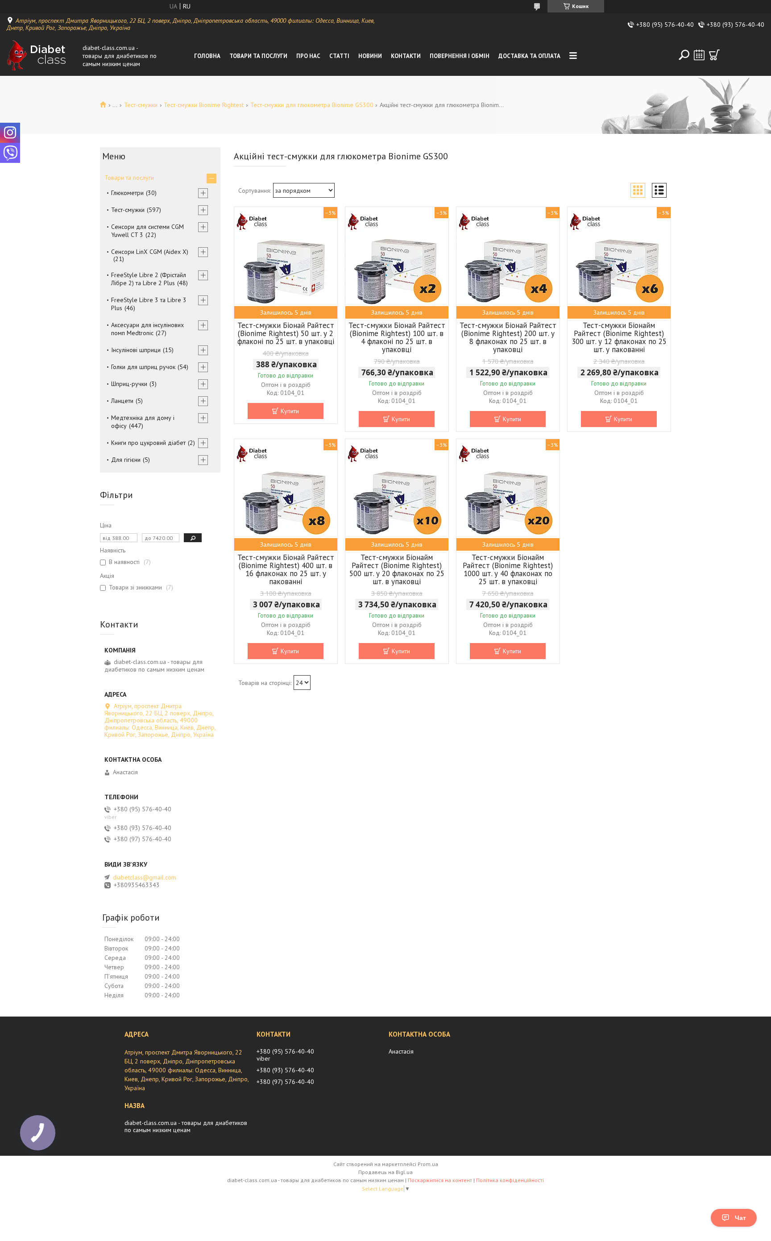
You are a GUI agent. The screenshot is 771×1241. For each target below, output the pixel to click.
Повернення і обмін (459, 56)
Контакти (406, 56)
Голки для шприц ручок (143, 367)
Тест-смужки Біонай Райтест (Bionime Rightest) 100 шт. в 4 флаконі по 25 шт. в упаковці (396, 337)
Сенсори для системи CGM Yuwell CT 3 (147, 231)
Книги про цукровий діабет (148, 443)
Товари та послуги (258, 56)
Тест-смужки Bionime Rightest (204, 104)
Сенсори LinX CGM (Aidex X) (149, 252)
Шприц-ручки (129, 384)
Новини (370, 56)
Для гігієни (126, 460)
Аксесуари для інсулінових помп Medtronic (147, 329)
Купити (290, 411)
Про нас (308, 56)
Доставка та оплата (529, 56)
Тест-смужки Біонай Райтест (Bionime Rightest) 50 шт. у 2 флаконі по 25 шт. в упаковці (285, 333)
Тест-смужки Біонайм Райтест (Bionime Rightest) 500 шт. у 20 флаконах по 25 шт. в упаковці (396, 569)
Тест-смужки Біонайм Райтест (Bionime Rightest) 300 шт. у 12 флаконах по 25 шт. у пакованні (619, 337)
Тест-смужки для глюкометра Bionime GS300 (311, 104)
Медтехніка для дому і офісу (142, 422)
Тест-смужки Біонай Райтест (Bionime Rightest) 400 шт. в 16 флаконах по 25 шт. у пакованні (285, 569)
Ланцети (122, 401)
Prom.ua (428, 1164)
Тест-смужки (141, 104)
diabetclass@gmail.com (144, 877)
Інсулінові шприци (136, 350)
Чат (740, 1217)
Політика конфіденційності (510, 1180)
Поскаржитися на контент (440, 1180)
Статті (339, 56)
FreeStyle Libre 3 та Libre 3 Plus (149, 304)
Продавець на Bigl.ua (385, 1172)
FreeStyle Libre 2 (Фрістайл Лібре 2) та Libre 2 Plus (148, 279)
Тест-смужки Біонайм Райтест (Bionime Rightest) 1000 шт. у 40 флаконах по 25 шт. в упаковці (508, 569)
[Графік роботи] (699, 55)
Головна (207, 56)
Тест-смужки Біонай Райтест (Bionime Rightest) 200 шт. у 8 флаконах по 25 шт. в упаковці (508, 337)
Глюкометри (127, 193)
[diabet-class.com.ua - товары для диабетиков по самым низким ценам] (42, 55)
